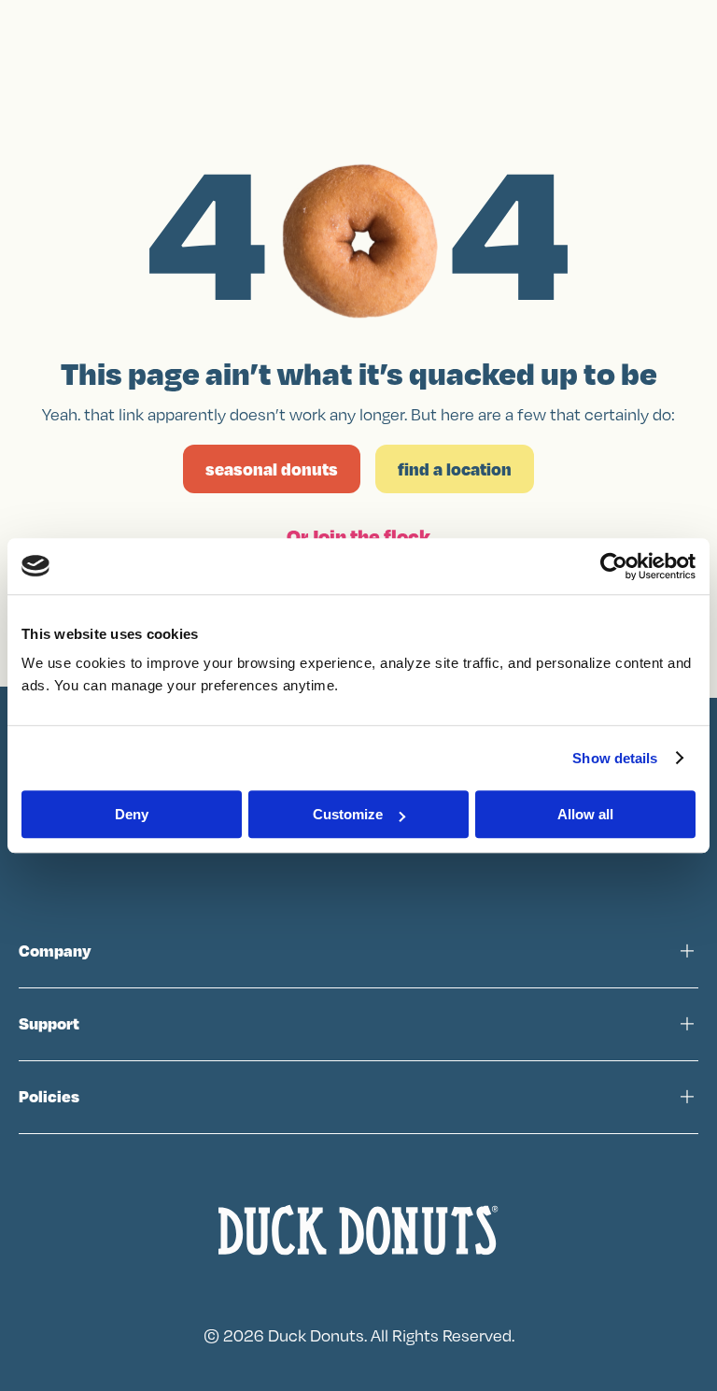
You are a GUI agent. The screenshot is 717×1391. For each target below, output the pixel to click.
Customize (348, 814)
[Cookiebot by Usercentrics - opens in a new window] (614, 566)
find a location (455, 469)
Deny (131, 814)
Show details (614, 758)
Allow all (585, 814)
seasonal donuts (271, 469)
